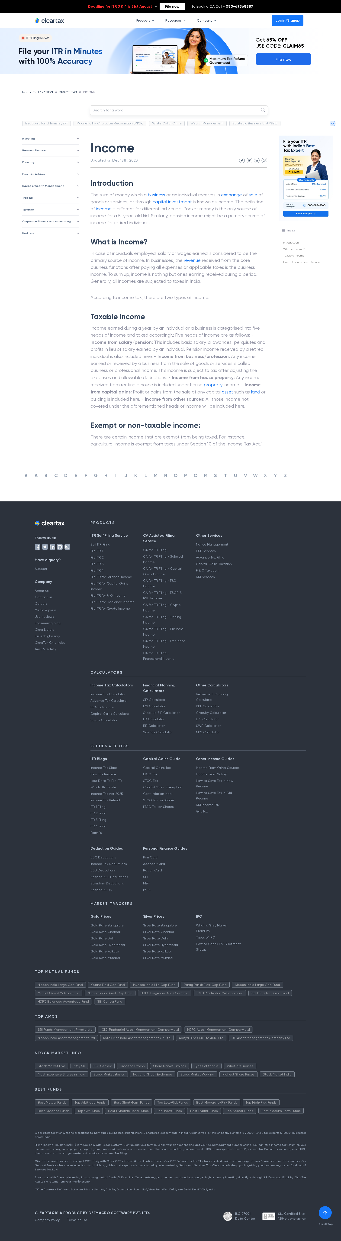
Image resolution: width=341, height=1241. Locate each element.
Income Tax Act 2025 (106, 794)
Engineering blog (48, 623)
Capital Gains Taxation (214, 564)
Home (27, 92)
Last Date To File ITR (106, 781)
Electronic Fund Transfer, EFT (46, 123)
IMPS (147, 890)
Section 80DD (101, 890)
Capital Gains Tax (157, 768)
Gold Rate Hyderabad (107, 945)
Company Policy (47, 1220)
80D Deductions (103, 870)
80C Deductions (103, 857)
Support (41, 569)
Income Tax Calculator (107, 694)
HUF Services (206, 551)
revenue (192, 260)
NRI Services (205, 577)
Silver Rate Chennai (158, 932)
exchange (231, 195)
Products (143, 20)
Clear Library (44, 629)
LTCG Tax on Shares (158, 807)
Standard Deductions (107, 883)
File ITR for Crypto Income (110, 608)
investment (180, 202)
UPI (145, 877)
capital (160, 202)
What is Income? (294, 249)
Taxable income (294, 255)
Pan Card (150, 857)
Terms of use (77, 1220)
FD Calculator (153, 719)
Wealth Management (207, 123)
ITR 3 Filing (98, 820)
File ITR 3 (97, 564)
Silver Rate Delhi (155, 938)
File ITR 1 (96, 551)
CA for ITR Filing (155, 550)
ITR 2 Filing (98, 813)
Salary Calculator (103, 720)
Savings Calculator (157, 732)
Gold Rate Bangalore (107, 925)
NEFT (146, 883)
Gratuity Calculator (211, 713)
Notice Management (212, 544)
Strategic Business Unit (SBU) (254, 123)
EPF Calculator (207, 719)
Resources (173, 20)
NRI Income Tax (207, 805)
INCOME (89, 92)
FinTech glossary (47, 636)
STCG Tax (150, 781)
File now (172, 6)
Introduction (291, 242)
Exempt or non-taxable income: (304, 262)
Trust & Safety (45, 649)
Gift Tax (202, 811)
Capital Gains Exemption (162, 787)
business (156, 195)
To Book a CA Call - (222, 6)
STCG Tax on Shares (158, 800)
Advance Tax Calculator (108, 700)
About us (42, 590)
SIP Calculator (154, 700)
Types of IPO (205, 937)
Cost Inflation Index (158, 794)
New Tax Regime (103, 774)
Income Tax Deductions (108, 864)
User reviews (44, 616)
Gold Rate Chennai (105, 932)
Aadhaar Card (154, 864)
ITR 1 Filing (98, 807)
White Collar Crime (167, 123)
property (213, 384)
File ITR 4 (97, 570)
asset (227, 392)
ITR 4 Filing (98, 826)
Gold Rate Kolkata (104, 951)
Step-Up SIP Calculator (161, 713)
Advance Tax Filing (210, 557)
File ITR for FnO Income (107, 595)
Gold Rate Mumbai (105, 958)
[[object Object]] (325, 1212)
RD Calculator (154, 726)
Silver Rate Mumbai (158, 958)
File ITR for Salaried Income (111, 577)
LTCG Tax (150, 774)
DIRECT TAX (68, 92)
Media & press (46, 610)
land (255, 392)
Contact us (43, 597)
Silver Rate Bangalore (160, 925)
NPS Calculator (207, 732)
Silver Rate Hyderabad (160, 945)
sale (253, 195)
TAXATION (45, 92)
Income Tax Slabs (104, 768)
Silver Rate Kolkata (157, 951)
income (104, 208)
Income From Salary (211, 774)
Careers (41, 603)
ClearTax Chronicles (50, 642)
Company (204, 20)
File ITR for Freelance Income (112, 602)
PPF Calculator (207, 706)
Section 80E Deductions (109, 877)
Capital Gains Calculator (109, 713)
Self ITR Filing (100, 544)
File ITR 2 (97, 557)
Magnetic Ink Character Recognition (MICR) (110, 123)
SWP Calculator (208, 726)
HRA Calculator (102, 707)
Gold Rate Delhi (102, 938)
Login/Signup (288, 20)
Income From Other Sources (218, 768)
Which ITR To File (103, 787)
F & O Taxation (207, 570)
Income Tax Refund (105, 800)
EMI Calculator (154, 706)
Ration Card (152, 870)
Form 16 (96, 833)
